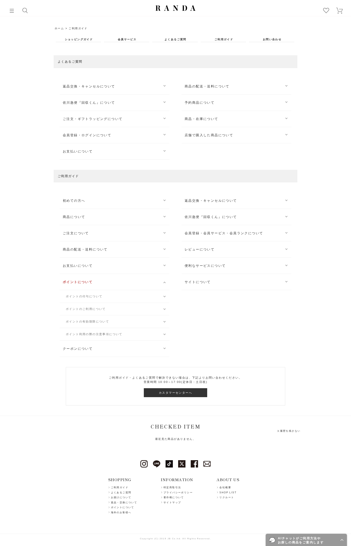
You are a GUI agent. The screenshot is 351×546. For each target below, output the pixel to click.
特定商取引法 (172, 487)
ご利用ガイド (223, 39)
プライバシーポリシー (178, 492)
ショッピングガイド (79, 39)
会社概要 (225, 487)
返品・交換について (124, 502)
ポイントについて (122, 507)
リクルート (226, 497)
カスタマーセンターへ (175, 392)
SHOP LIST (227, 492)
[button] (306, 540)
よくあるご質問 (175, 39)
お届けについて (121, 497)
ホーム (59, 28)
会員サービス (127, 39)
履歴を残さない (290, 430)
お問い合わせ (272, 39)
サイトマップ (172, 502)
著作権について (174, 497)
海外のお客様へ (121, 512)
